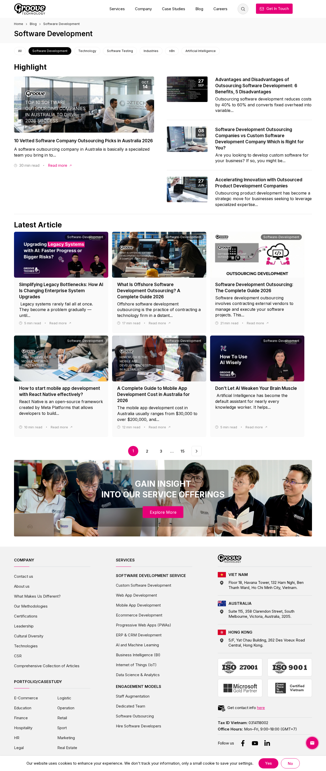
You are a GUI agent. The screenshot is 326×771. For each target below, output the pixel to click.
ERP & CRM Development (138, 635)
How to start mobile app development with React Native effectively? (59, 391)
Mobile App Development (138, 605)
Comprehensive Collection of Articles (46, 665)
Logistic (64, 698)
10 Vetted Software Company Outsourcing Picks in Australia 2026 (83, 140)
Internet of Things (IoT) (136, 664)
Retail (62, 717)
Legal (19, 747)
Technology (87, 51)
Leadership (24, 626)
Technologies (26, 646)
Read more (57, 165)
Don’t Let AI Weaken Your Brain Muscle (256, 388)
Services (117, 8)
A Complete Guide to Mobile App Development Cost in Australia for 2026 (153, 394)
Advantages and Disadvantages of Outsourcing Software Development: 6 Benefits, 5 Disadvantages (256, 85)
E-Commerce (26, 698)
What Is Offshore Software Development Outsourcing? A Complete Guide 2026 (148, 290)
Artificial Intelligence (200, 51)
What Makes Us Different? (37, 596)
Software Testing (120, 51)
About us (22, 586)
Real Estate (67, 747)
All (20, 51)
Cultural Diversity (28, 636)
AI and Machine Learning (137, 644)
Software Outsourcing (135, 716)
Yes (268, 763)
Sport (62, 727)
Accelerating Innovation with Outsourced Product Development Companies (258, 182)
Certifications (25, 616)
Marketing (66, 737)
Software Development (49, 51)
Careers (220, 8)
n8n (172, 51)
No (290, 763)
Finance (21, 717)
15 (182, 451)
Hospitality (23, 727)
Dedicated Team (130, 706)
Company (143, 8)
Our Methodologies (31, 606)
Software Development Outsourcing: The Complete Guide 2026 (254, 287)
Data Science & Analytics (138, 674)
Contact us (23, 576)
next (197, 448)
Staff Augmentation (133, 696)
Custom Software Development (143, 585)
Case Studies (173, 8)
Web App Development (136, 595)
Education (22, 707)
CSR (18, 655)
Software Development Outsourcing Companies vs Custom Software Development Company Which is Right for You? (259, 138)
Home (18, 24)
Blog (199, 8)
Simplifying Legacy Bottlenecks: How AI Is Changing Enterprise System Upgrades (61, 290)
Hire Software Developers (138, 726)
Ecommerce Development (139, 615)
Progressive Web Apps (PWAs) (143, 625)
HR (16, 737)
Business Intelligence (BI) (138, 654)
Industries (151, 51)
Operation (65, 707)
